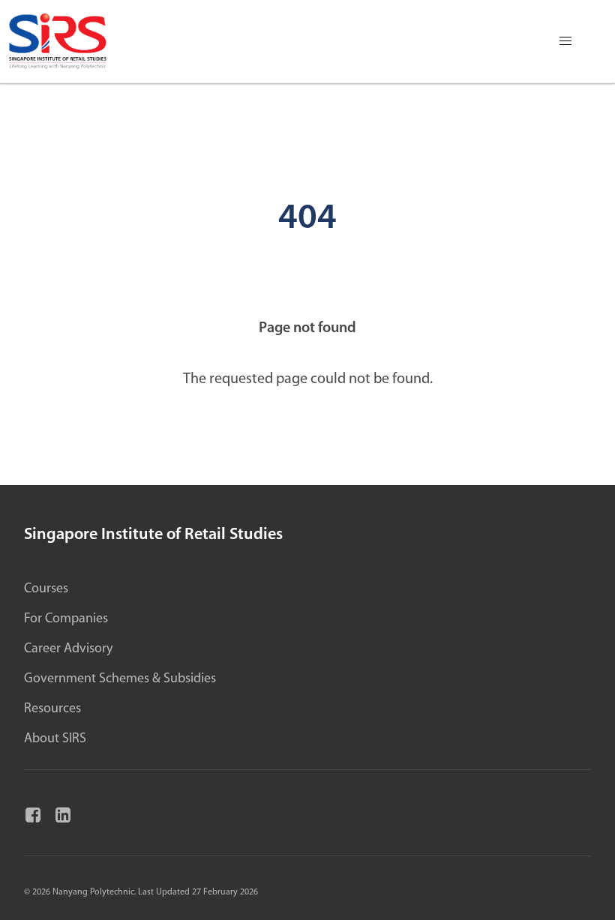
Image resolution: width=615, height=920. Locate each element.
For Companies (66, 619)
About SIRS (55, 739)
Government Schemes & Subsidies (120, 679)
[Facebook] (39, 816)
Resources (52, 709)
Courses (46, 589)
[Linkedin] (69, 816)
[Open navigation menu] (565, 41)
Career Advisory (68, 649)
